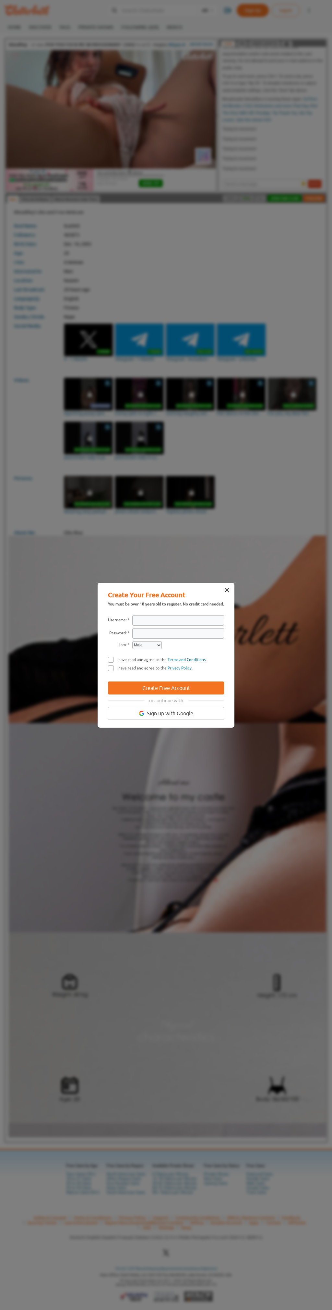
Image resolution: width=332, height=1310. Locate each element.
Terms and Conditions (187, 659)
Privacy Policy (180, 668)
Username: (117, 620)
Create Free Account (166, 688)
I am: (123, 644)
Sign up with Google (170, 713)
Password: (118, 633)
